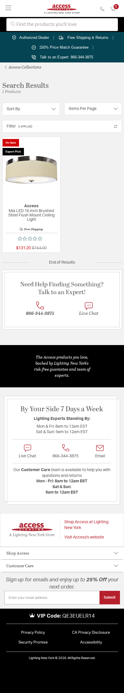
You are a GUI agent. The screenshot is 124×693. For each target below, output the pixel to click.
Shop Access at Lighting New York (86, 525)
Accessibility (91, 642)
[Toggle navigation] (8, 8)
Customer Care (19, 566)
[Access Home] (62, 8)
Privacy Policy (33, 633)
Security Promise (33, 642)
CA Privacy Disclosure (91, 633)
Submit (110, 597)
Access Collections (24, 67)
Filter (19, 126)
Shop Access (17, 553)
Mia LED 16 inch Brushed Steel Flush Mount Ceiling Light (31, 215)
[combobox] (62, 24)
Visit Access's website (84, 537)
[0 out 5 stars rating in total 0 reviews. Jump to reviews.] (31, 239)
